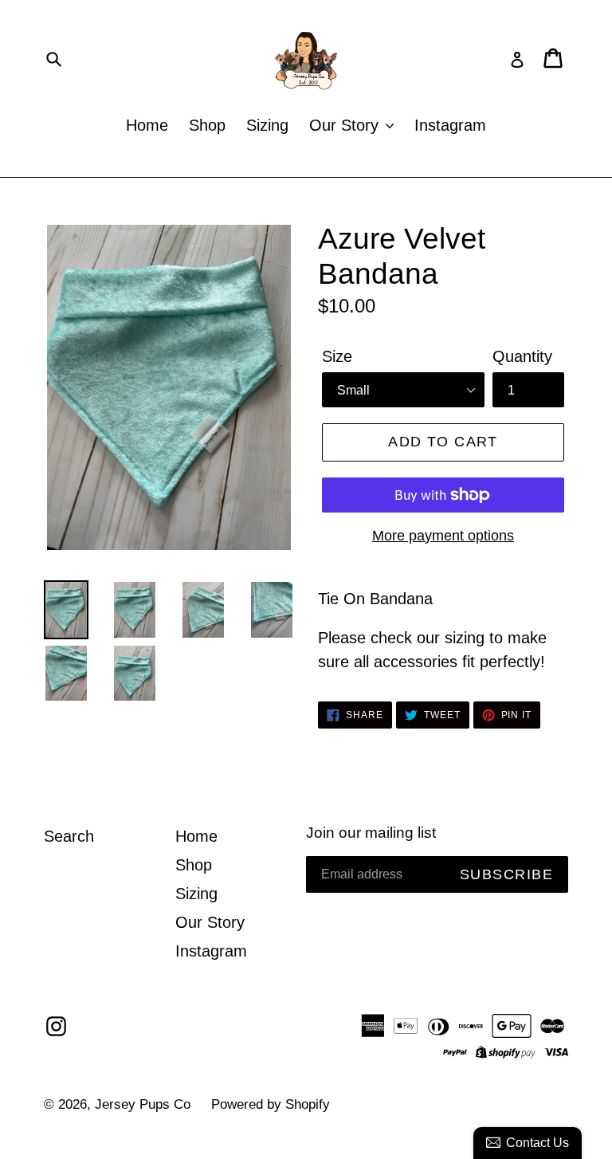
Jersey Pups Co (142, 1104)
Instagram (450, 125)
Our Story (346, 125)
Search (69, 836)
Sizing (267, 125)
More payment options (443, 536)
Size (337, 356)
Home (147, 125)
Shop (207, 125)
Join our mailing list (371, 832)
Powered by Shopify (270, 1104)
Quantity (522, 356)
